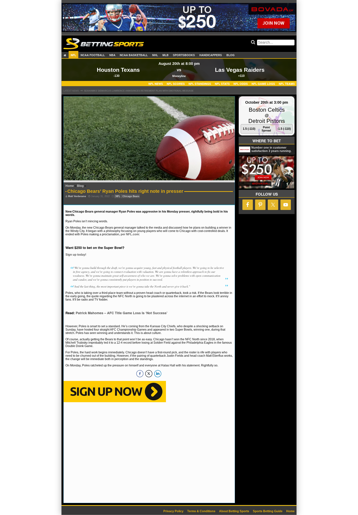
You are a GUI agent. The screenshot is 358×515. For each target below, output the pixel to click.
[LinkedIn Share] (157, 373)
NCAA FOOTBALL (93, 55)
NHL (155, 55)
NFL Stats (222, 84)
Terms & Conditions (201, 511)
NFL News (155, 84)
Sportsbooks (184, 55)
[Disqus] (149, 452)
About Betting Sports (234, 511)
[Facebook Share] (139, 373)
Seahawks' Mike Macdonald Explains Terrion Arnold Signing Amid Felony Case (134, 91)
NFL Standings (200, 84)
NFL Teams (287, 84)
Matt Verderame (77, 196)
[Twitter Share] (148, 373)
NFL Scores (176, 84)
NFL (73, 55)
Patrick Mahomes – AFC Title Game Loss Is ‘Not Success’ (121, 312)
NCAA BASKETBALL (134, 55)
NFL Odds (240, 84)
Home (69, 185)
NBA (112, 55)
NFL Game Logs (263, 84)
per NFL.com (130, 234)
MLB (165, 55)
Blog (230, 55)
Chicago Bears (131, 196)
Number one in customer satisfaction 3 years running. (271, 149)
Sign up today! (75, 254)
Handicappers (210, 55)
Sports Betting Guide (267, 511)
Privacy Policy (173, 511)
